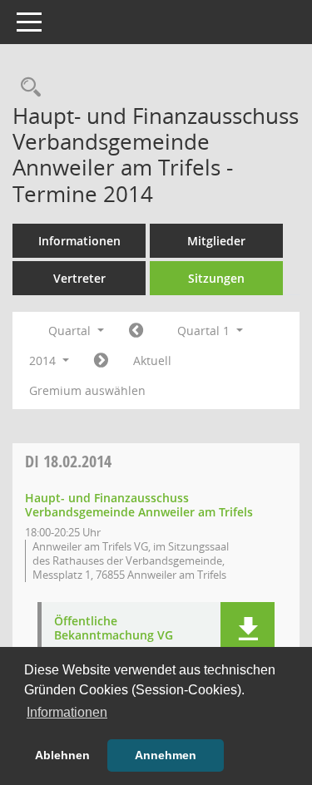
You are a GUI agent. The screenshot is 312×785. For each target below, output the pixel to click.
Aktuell (152, 360)
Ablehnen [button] (62, 755)
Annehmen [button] (165, 755)
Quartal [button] (71, 330)
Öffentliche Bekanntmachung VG (113, 629)
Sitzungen (216, 278)
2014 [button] (44, 360)
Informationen (79, 241)
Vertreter (79, 278)
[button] (247, 630)
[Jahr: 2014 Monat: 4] (101, 361)
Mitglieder (216, 241)
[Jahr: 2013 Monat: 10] (136, 331)
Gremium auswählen (87, 390)
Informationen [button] (67, 712)
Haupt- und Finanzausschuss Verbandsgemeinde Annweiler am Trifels (139, 505)
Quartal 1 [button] (205, 330)
